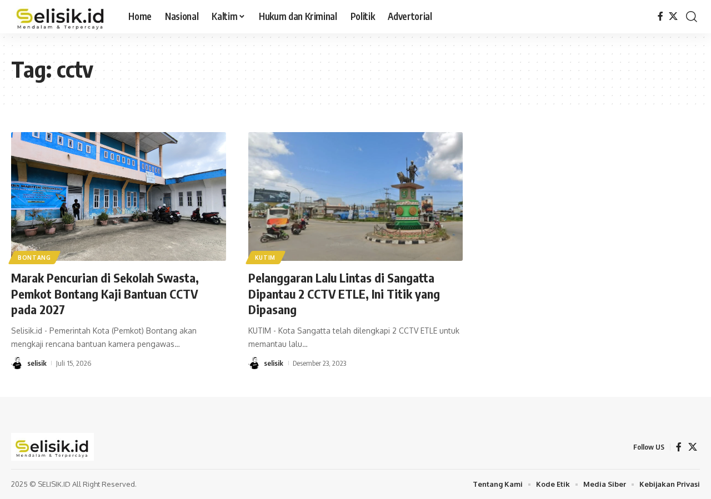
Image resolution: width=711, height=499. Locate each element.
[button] (691, 16)
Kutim (265, 257)
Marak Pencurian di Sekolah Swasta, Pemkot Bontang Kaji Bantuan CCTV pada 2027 (105, 293)
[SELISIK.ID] (61, 16)
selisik (37, 363)
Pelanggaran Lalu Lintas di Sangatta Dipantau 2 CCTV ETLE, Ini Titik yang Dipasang (344, 293)
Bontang (34, 257)
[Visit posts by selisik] (17, 363)
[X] (673, 16)
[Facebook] (660, 16)
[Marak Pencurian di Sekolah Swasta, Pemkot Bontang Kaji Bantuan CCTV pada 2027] (118, 196)
